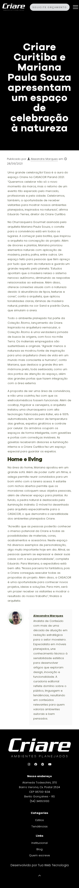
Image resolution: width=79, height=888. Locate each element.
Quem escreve (39, 855)
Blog (39, 849)
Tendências (39, 826)
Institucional (39, 843)
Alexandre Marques (44, 159)
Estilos (39, 820)
